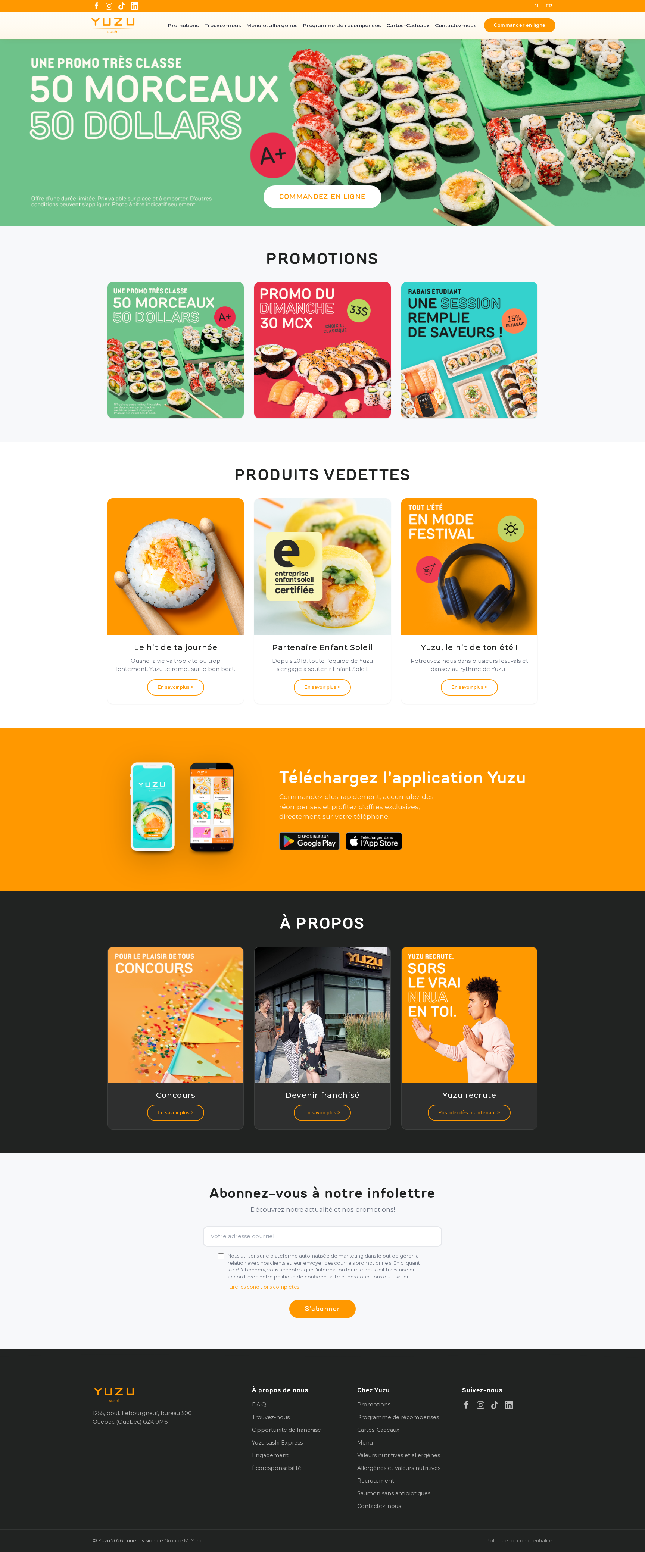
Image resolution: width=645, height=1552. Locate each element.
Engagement (270, 1455)
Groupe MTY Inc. (184, 1540)
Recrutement (375, 1480)
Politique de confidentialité (519, 1540)
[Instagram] (109, 6)
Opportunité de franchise (286, 1430)
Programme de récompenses (342, 25)
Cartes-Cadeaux (408, 25)
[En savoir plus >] (176, 350)
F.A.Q (259, 1404)
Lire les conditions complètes (264, 1287)
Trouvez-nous (222, 25)
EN (535, 6)
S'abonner (322, 1308)
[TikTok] (121, 6)
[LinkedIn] (134, 6)
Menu (365, 1442)
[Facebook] (96, 6)
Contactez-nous (456, 25)
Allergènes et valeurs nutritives (398, 1468)
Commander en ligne (520, 25)
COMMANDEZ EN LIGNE (322, 196)
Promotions (183, 25)
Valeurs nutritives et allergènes (398, 1455)
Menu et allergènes (272, 25)
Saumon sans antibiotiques (393, 1493)
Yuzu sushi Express (277, 1442)
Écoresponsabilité (276, 1468)
